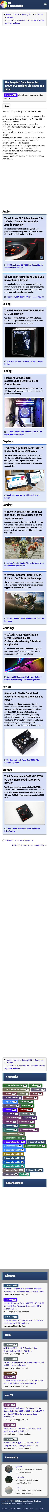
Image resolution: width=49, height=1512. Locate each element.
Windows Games (29, 1130)
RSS (36, 1509)
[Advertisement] (24, 52)
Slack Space (11, 1114)
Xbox (25, 1174)
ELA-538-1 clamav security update (19, 840)
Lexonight (20, 1477)
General (10, 1093)
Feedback (39, 1089)
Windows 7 (27, 1126)
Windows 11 (11, 1126)
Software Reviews (12, 1118)
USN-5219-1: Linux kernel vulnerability (28, 845)
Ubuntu (10, 1377)
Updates (30, 1118)
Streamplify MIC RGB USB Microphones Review (25, 297)
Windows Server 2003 (35, 1146)
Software (28, 1114)
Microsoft (26, 1102)
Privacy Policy (28, 1509)
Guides (23, 1093)
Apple (10, 1405)
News (7, 106)
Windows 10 (27, 1122)
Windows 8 (10, 1130)
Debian (10, 1373)
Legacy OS (10, 1102)
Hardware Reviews (12, 1097)
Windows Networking (14, 1142)
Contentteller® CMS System (21, 1504)
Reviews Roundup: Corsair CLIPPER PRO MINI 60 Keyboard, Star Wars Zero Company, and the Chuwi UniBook (24, 1306)
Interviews (31, 1097)
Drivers (35, 1085)
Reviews (11, 95)
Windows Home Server (14, 1138)
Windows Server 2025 (14, 1166)
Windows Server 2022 (14, 1162)
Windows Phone (36, 1142)
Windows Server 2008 (14, 1150)
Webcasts (10, 1122)
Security (26, 1110)
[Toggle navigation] (45, 4)
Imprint (4, 1509)
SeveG (18, 1488)
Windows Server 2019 (14, 1158)
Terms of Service (15, 1509)
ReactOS (28, 1106)
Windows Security (13, 1146)
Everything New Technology (16, 1089)
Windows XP (11, 1174)
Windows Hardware (14, 1134)
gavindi (19, 1467)
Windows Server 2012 (13, 1154)
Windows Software (13, 1170)
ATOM (41, 1509)
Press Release (12, 1106)
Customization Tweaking (15, 1085)
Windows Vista (34, 1170)
